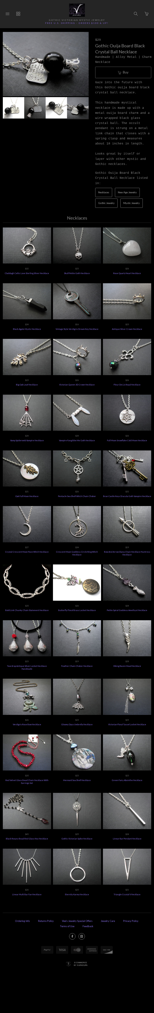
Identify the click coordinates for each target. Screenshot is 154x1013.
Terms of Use (67, 926)
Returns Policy (46, 920)
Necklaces (103, 192)
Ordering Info (22, 920)
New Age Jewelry (127, 192)
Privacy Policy (130, 920)
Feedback (88, 926)
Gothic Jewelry (106, 203)
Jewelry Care (108, 920)
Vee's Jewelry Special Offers (77, 920)
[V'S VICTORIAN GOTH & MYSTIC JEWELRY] (77, 10)
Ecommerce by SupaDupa (81, 964)
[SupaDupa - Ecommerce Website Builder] (68, 964)
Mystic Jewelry (131, 203)
